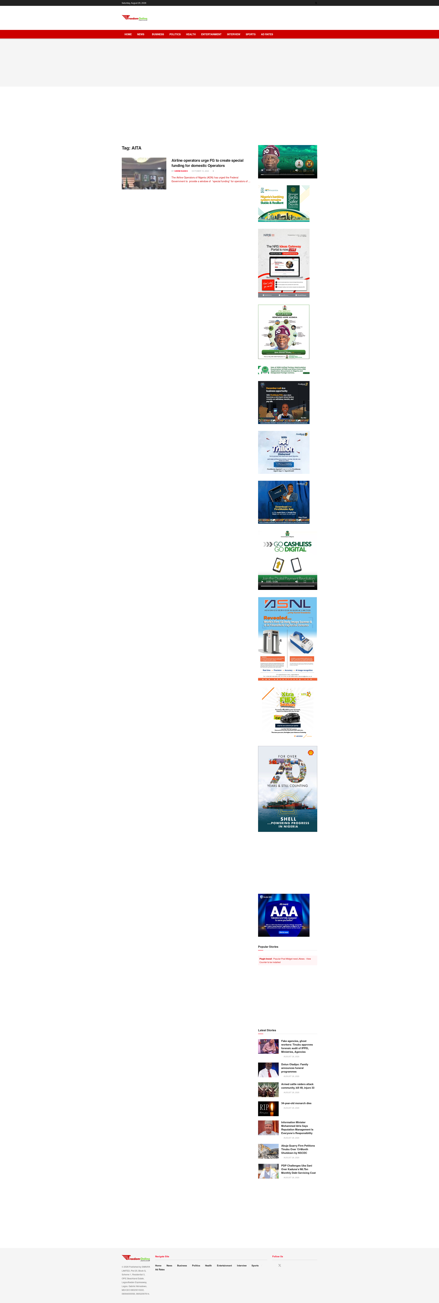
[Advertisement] (254, 17)
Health (191, 34)
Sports (251, 34)
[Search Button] (316, 34)
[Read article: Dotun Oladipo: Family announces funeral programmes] (268, 1070)
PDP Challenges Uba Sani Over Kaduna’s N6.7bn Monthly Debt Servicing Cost (298, 1169)
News (140, 34)
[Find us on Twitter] (316, 3)
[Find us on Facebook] (311, 3)
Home (128, 34)
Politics (175, 34)
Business (158, 34)
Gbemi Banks (181, 171)
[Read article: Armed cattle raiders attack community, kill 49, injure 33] (268, 1089)
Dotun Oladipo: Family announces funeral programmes (294, 1067)
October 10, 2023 (200, 170)
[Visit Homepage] (134, 18)
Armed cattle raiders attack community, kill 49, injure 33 (297, 1086)
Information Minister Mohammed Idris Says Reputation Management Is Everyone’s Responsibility (297, 1127)
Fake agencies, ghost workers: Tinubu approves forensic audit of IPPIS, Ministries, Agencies (297, 1046)
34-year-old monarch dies (296, 1103)
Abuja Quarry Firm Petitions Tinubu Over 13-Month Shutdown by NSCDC (298, 1149)
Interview (233, 34)
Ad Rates (267, 34)
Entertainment (211, 34)
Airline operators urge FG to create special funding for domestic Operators (207, 162)
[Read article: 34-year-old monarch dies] (268, 1108)
